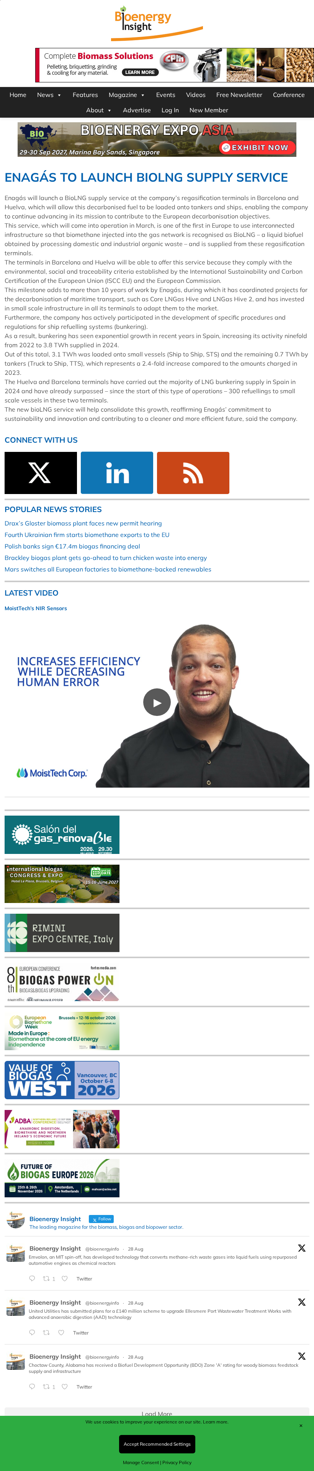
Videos (196, 95)
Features (85, 95)
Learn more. (216, 1422)
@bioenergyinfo (102, 1249)
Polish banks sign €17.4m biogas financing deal (72, 546)
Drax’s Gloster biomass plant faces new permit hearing (83, 523)
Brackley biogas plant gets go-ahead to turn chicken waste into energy (106, 557)
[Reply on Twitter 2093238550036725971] (34, 1279)
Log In (170, 110)
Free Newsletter (239, 95)
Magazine (123, 95)
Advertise (137, 110)
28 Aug (135, 1249)
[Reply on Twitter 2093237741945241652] (34, 1387)
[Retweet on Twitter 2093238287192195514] (48, 1333)
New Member (209, 110)
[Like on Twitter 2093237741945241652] (67, 1387)
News (45, 95)
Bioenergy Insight (55, 1248)
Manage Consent (141, 1462)
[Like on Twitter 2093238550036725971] (67, 1279)
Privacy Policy (176, 1462)
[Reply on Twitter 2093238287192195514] (34, 1333)
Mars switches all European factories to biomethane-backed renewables (108, 569)
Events (165, 95)
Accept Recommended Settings (157, 1444)
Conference (289, 95)
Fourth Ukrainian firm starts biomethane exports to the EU (87, 534)
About (95, 110)
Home (18, 95)
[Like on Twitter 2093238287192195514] (63, 1333)
